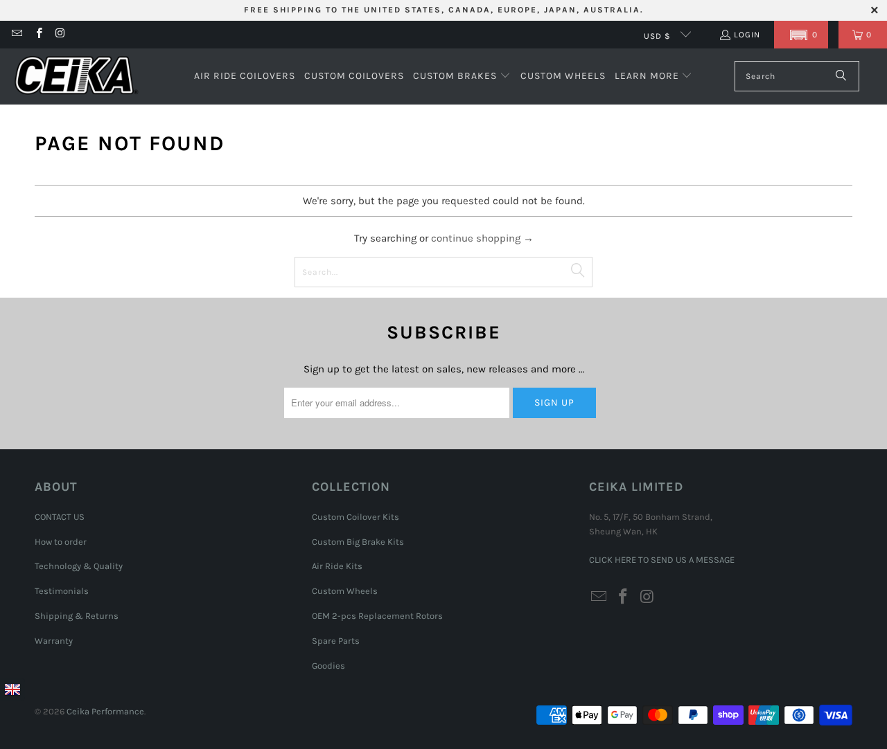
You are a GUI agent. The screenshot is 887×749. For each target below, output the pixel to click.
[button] (801, 34)
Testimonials (62, 591)
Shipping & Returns (76, 616)
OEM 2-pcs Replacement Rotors (377, 616)
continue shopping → (482, 238)
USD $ (659, 36)
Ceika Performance (105, 711)
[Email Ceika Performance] (16, 34)
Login (747, 34)
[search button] (841, 76)
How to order (61, 541)
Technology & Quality (79, 566)
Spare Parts (336, 640)
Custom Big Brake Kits (358, 541)
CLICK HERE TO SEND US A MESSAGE (662, 559)
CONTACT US (60, 517)
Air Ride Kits (337, 566)
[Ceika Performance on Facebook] (38, 34)
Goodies (328, 665)
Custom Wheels (345, 591)
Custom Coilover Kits (355, 517)
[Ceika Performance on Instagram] (60, 34)
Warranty (54, 640)
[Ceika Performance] (76, 76)
